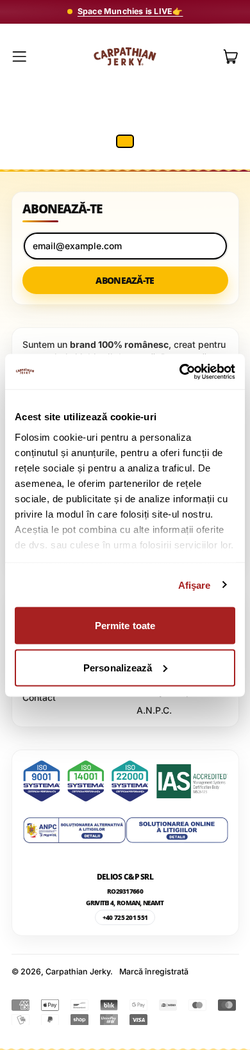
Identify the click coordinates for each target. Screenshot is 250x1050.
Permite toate (125, 625)
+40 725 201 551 (125, 917)
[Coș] (231, 57)
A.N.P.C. (154, 710)
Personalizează (117, 667)
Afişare (194, 584)
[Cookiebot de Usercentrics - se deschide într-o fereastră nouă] (179, 371)
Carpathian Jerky (78, 971)
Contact (39, 697)
